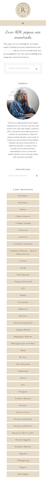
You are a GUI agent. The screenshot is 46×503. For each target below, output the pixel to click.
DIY (23, 288)
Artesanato (23, 196)
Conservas (23, 230)
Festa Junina (23, 302)
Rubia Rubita (23, 10)
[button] (23, 23)
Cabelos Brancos (23, 216)
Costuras (23, 261)
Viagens (23, 467)
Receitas (23, 405)
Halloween (23, 309)
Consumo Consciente (23, 244)
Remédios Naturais (23, 446)
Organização (23, 371)
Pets (23, 385)
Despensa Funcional (23, 281)
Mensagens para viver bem (23, 343)
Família (23, 295)
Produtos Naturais (23, 398)
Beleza (23, 209)
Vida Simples (23, 474)
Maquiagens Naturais (23, 336)
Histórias (23, 316)
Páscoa (23, 378)
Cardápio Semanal (23, 223)
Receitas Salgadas (23, 440)
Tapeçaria (23, 453)
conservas (23, 237)
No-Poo (23, 357)
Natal (23, 350)
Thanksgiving (23, 460)
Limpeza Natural (23, 330)
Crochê (23, 268)
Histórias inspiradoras (23, 323)
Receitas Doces (23, 412)
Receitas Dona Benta (23, 419)
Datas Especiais (23, 275)
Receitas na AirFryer (23, 426)
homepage (8, 50)
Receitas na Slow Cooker (23, 433)
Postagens (23, 391)
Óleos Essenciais (23, 364)
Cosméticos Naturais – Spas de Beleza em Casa (23, 252)
